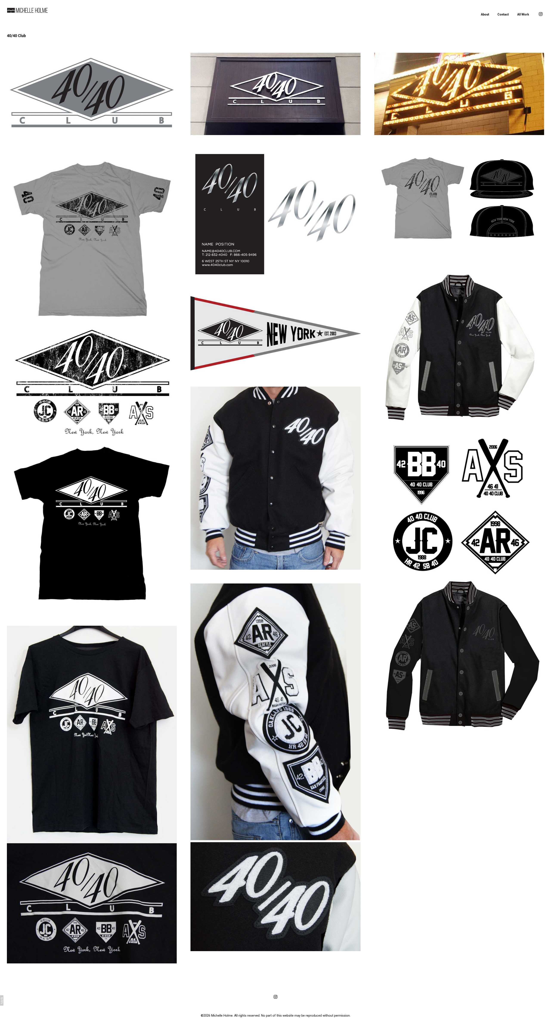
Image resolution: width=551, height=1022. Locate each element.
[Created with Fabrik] (1, 1000)
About (485, 14)
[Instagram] (275, 996)
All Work (523, 14)
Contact (503, 14)
